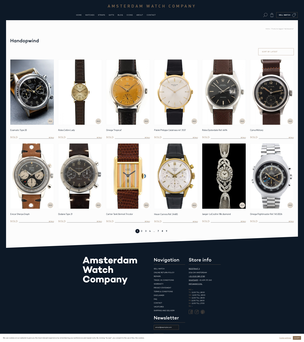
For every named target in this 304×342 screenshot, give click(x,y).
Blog (120, 15)
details (51, 137)
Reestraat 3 (194, 269)
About (139, 15)
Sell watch (159, 269)
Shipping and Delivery (164, 311)
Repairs (157, 276)
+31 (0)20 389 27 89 (197, 276)
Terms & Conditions (163, 292)
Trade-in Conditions (164, 280)
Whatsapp (193, 280)
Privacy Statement (162, 288)
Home (79, 15)
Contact (151, 15)
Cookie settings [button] (285, 338)
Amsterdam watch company (152, 5)
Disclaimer (159, 295)
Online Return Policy (164, 273)
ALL (133, 338)
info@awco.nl (195, 284)
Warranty (158, 284)
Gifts (111, 15)
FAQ (155, 299)
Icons (130, 15)
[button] (265, 15)
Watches (89, 15)
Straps (101, 15)
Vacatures (159, 307)
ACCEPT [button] (297, 338)
